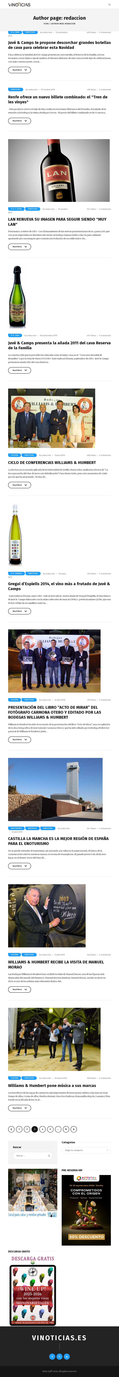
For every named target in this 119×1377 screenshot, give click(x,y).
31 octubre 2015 (48, 89)
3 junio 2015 (60, 455)
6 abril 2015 (60, 955)
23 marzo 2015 (61, 1078)
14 (67, 1129)
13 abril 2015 (17, 832)
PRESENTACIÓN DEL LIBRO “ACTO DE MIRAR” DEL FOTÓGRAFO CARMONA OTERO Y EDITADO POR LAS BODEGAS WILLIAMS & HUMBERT (54, 712)
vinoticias (30, 32)
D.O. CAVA (15, 32)
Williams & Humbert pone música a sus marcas (52, 1085)
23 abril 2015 (60, 700)
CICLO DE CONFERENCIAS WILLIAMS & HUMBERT (52, 462)
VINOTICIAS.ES (59, 1338)
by (46, 32)
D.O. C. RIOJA (16, 209)
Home (46, 24)
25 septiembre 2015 (48, 335)
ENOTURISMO (16, 828)
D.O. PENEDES (16, 573)
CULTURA (14, 455)
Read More (17, 71)
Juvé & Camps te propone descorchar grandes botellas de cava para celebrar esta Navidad (59, 45)
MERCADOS (32, 828)
